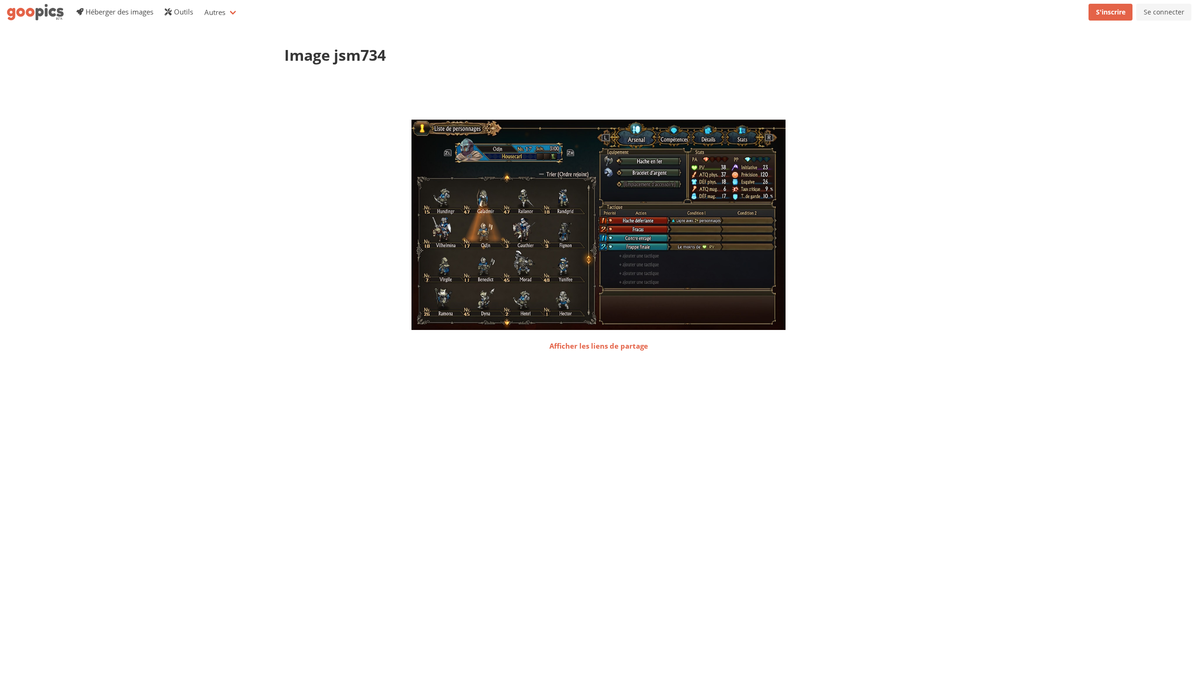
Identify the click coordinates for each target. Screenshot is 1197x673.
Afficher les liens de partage (598, 346)
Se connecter (1164, 11)
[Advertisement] (454, 96)
